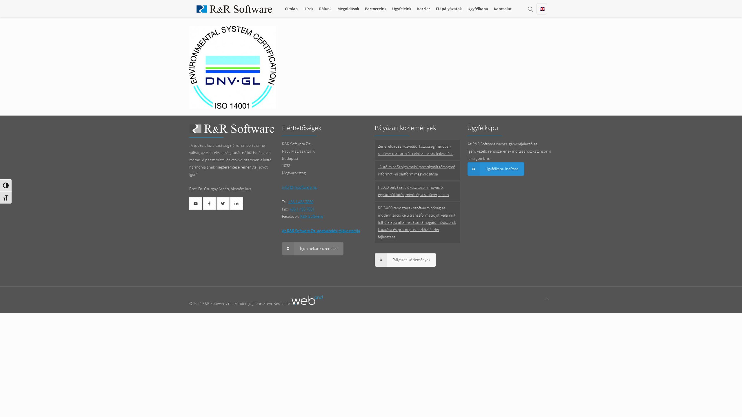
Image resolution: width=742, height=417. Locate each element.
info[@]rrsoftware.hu (299, 187)
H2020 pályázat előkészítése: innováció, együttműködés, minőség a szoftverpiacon (413, 191)
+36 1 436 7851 (302, 209)
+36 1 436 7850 (300, 201)
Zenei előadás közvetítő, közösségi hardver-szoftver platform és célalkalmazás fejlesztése (415, 150)
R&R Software (311, 216)
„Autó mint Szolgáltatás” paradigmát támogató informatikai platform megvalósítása (416, 170)
